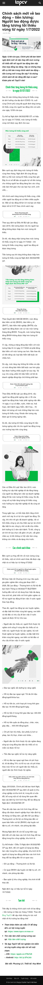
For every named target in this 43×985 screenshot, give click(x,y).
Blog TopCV (7, 915)
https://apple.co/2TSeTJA (21, 954)
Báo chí (16, 978)
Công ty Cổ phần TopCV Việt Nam (26, 982)
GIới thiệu (9, 978)
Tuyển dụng (24, 978)
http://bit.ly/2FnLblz (23, 957)
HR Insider (33, 978)
